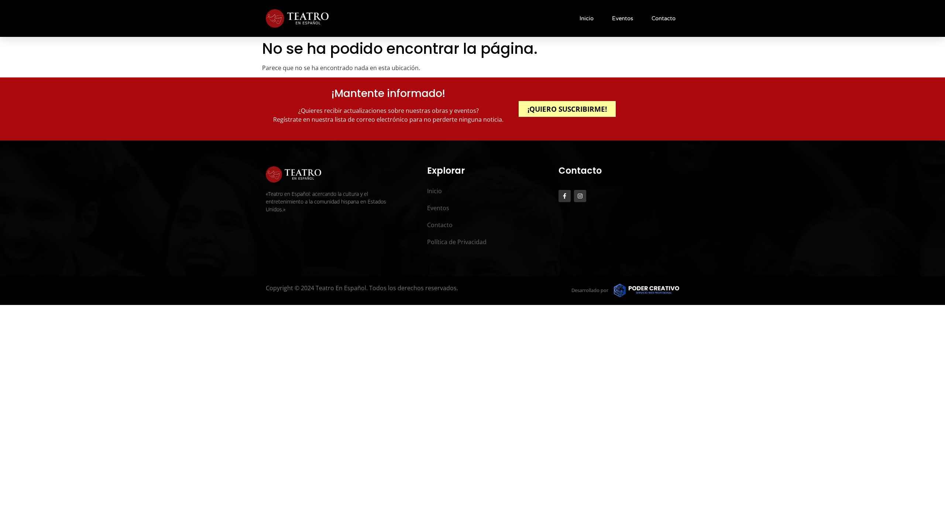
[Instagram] (580, 196)
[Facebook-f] (565, 196)
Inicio (587, 18)
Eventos (622, 18)
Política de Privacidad (457, 242)
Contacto (664, 18)
